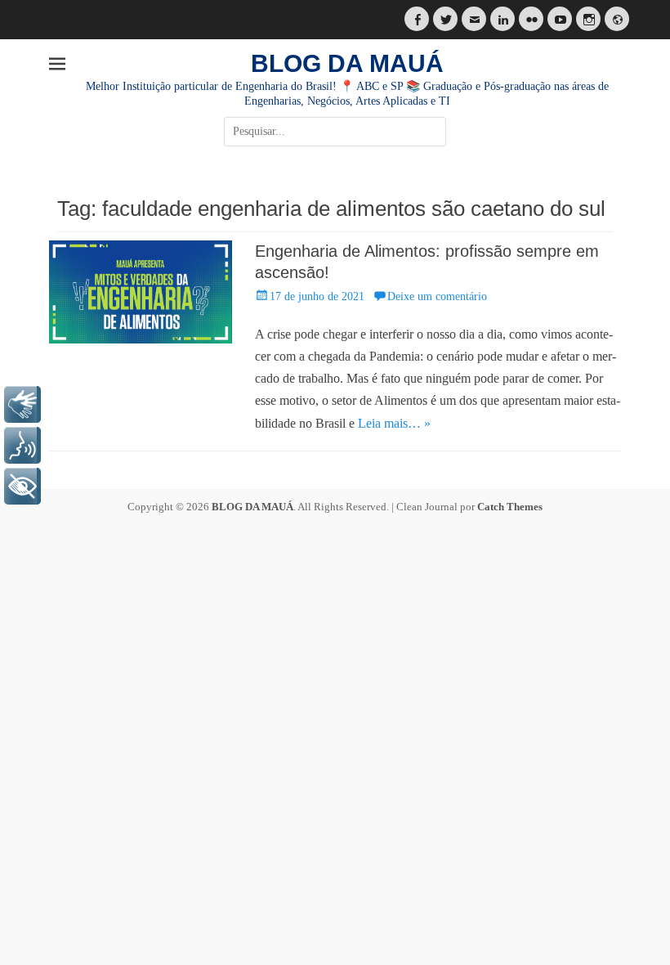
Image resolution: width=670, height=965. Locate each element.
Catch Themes (510, 506)
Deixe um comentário (437, 296)
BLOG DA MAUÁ (347, 63)
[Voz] (22, 445)
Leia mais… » (394, 423)
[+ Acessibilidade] (22, 486)
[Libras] (22, 404)
